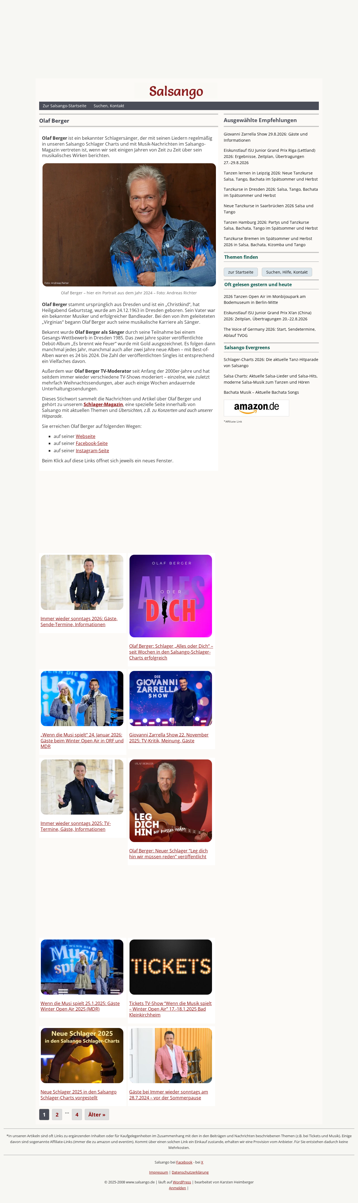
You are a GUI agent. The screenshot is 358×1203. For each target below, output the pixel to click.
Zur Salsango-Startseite (64, 105)
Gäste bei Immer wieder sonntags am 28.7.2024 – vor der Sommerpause (168, 1095)
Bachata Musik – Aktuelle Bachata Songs (261, 392)
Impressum (158, 1172)
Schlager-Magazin (103, 404)
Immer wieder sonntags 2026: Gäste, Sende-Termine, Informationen (79, 622)
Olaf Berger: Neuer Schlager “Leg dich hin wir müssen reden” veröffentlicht (168, 854)
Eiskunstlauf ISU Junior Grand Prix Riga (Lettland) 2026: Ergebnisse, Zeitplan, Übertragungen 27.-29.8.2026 (269, 156)
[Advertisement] (179, 40)
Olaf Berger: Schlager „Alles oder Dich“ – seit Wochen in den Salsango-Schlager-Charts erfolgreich (171, 652)
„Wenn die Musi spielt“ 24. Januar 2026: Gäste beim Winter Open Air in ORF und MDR (82, 741)
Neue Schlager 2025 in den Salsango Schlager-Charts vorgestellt (79, 1095)
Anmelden (177, 1187)
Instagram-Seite (92, 450)
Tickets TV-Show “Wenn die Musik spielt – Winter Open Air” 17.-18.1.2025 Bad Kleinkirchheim (170, 1009)
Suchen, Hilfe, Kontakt (287, 272)
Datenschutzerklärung (190, 1172)
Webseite (85, 436)
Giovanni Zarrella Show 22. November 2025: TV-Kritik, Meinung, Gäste (169, 738)
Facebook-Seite (92, 443)
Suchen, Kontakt (109, 105)
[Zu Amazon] (256, 415)
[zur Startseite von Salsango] (176, 91)
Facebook (184, 1162)
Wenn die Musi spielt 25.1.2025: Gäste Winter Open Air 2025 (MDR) (80, 1006)
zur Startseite (240, 272)
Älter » (96, 1114)
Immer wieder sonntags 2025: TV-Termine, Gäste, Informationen (76, 826)
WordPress (182, 1182)
